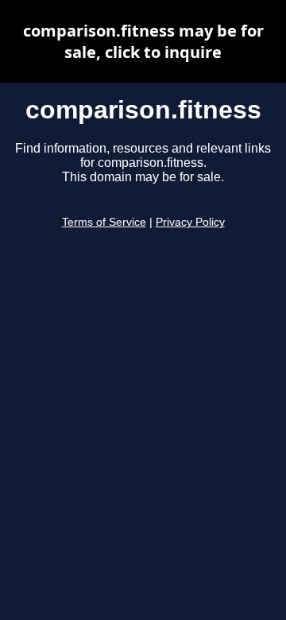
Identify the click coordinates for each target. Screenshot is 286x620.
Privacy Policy (190, 222)
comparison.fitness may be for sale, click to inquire (143, 41)
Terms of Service (104, 222)
